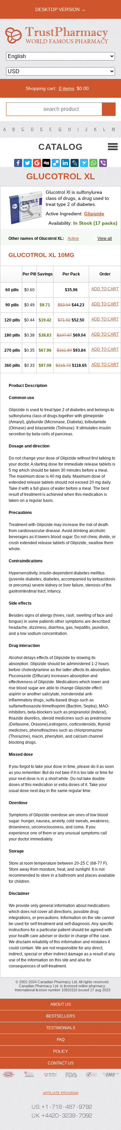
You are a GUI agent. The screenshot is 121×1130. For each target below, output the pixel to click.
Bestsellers (60, 1016)
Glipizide (94, 213)
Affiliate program (60, 1093)
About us (60, 1004)
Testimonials (60, 1028)
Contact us (61, 1063)
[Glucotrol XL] (25, 207)
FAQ (61, 1039)
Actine (73, 238)
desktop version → (60, 9)
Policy (60, 1051)
